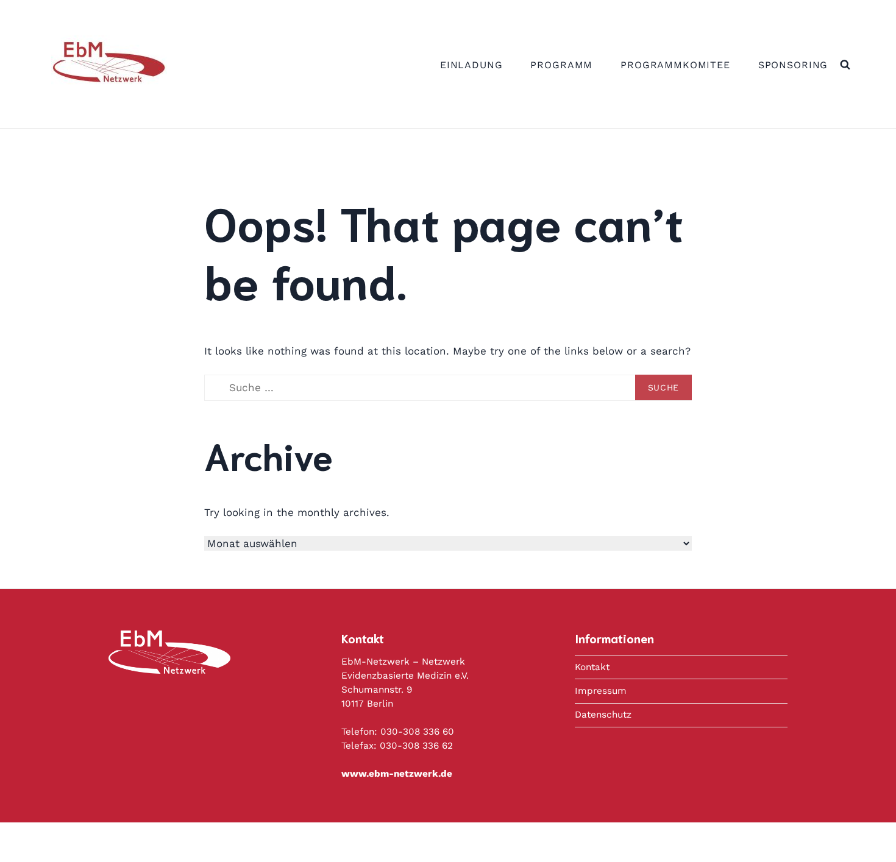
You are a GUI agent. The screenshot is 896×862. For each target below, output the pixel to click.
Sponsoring (793, 65)
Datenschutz (603, 714)
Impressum (601, 690)
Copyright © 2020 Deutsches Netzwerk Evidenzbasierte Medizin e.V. (485, 841)
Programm (561, 65)
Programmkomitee (675, 65)
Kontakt (592, 667)
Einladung (471, 65)
